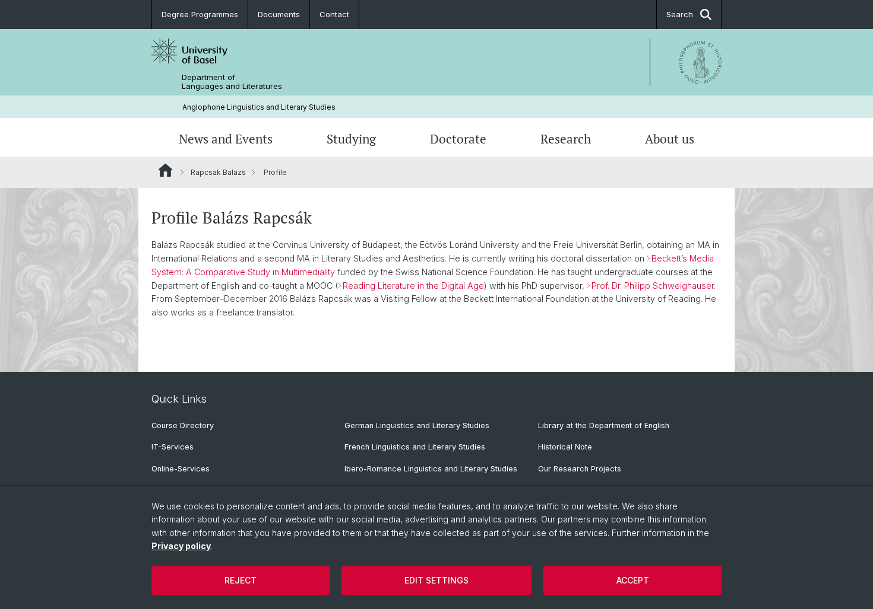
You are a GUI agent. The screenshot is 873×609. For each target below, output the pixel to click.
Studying (351, 138)
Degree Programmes (200, 14)
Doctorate (458, 138)
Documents (279, 14)
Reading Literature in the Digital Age (413, 285)
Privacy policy (181, 546)
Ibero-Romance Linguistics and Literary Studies (430, 468)
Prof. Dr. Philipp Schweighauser (653, 285)
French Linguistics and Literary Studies (414, 446)
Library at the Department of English (603, 425)
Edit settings (436, 580)
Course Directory (182, 425)
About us (669, 138)
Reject (240, 580)
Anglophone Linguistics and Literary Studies (259, 107)
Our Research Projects (579, 468)
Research (565, 138)
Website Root (165, 170)
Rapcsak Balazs (218, 172)
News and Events (226, 138)
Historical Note (565, 446)
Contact (334, 14)
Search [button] (679, 14)
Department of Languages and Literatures (232, 82)
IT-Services (172, 446)
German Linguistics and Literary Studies (416, 425)
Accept (632, 580)
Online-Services (180, 468)
